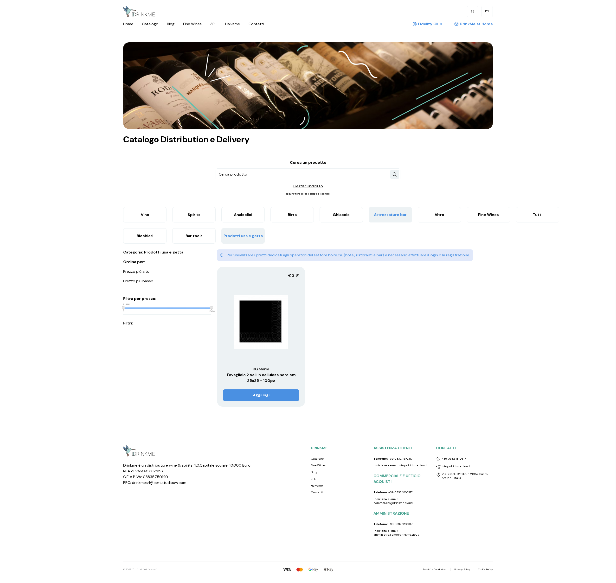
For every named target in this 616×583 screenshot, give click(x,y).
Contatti (256, 23)
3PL (213, 23)
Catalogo (150, 23)
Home (128, 23)
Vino (145, 214)
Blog (170, 23)
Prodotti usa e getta (243, 235)
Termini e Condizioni (434, 569)
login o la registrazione (449, 255)
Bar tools (194, 235)
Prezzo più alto (136, 271)
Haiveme (232, 23)
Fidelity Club (430, 23)
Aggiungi (261, 395)
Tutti (537, 214)
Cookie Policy (485, 569)
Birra (292, 214)
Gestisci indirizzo (308, 186)
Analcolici (243, 214)
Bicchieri (145, 235)
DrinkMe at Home (476, 23)
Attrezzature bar (390, 214)
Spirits (194, 214)
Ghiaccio (341, 214)
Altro (439, 214)
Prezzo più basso (138, 281)
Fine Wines (192, 23)
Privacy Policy (462, 569)
